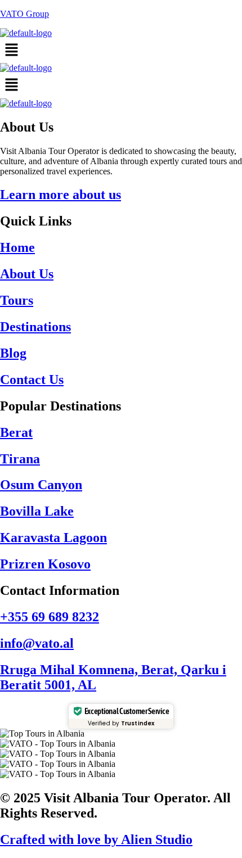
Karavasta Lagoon (53, 537)
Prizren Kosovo (45, 564)
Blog (13, 353)
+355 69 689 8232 (49, 616)
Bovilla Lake (37, 511)
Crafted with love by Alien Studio (96, 839)
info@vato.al (37, 643)
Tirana (20, 458)
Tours (16, 300)
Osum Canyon (41, 484)
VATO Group (24, 14)
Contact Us (32, 379)
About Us (26, 274)
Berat (16, 432)
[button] (121, 50)
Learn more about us (60, 194)
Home (17, 247)
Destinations (35, 326)
